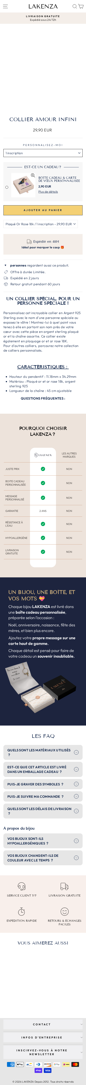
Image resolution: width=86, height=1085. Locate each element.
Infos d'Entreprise (42, 1037)
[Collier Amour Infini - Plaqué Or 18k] (13, 999)
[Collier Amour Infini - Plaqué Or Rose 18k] (23, 999)
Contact (42, 1024)
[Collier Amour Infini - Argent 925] (18, 999)
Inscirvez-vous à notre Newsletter (42, 1052)
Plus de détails (48, 192)
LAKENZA (43, 6)
